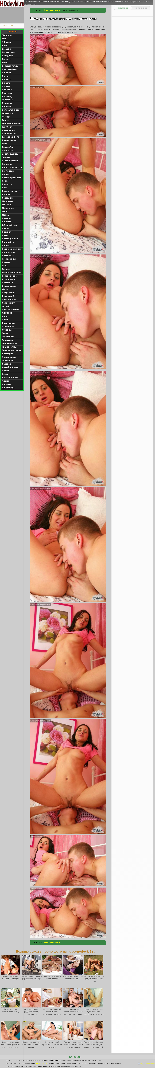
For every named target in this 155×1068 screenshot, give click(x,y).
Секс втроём (8, 296)
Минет (5, 212)
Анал (4, 46)
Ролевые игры (9, 276)
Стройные (7, 330)
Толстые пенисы (10, 344)
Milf (4, 39)
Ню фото (6, 222)
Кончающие (8, 171)
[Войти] (11, 14)
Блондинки (7, 56)
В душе (6, 76)
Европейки (8, 147)
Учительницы (9, 357)
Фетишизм (7, 361)
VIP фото (7, 42)
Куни (4, 188)
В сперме (7, 90)
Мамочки (6, 205)
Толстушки (8, 340)
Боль (4, 63)
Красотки (7, 184)
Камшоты (7, 164)
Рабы (4, 266)
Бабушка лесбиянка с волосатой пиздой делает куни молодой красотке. (93, 1046)
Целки (5, 374)
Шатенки (6, 384)
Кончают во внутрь (12, 168)
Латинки (6, 195)
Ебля (4, 144)
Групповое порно (11, 124)
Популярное (123, 8)
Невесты (6, 218)
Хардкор (6, 364)
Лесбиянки (7, 198)
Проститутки (8, 252)
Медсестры (8, 208)
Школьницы (8, 388)
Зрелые (6, 157)
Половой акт (8, 242)
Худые (5, 371)
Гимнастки (7, 113)
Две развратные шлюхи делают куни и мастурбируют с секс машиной (73, 1013)
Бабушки (6, 49)
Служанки (7, 313)
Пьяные (6, 262)
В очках (6, 86)
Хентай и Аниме (10, 367)
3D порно (7, 35)
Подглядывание (10, 239)
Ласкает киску (9, 191)
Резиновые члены (11, 273)
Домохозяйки (9, 140)
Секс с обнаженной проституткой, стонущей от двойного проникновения (52, 1013)
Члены (5, 381)
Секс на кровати (10, 310)
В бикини (7, 73)
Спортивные (8, 323)
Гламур (6, 117)
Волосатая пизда (10, 110)
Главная (12, 32)
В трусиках (8, 93)
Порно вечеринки (11, 249)
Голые (5, 120)
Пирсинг (6, 232)
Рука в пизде (8, 279)
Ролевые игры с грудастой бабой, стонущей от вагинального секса (31, 1013)
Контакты (75, 1057)
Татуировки (8, 337)
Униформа (7, 354)
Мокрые (6, 215)
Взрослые (7, 103)
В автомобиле (9, 69)
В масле (6, 83)
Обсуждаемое (141, 8)
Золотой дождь (10, 154)
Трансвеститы (9, 347)
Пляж (5, 235)
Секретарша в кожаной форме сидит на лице (31, 978)
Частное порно (10, 378)
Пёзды (5, 229)
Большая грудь (10, 66)
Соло (5, 316)
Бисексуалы (8, 52)
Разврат (6, 269)
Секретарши (8, 293)
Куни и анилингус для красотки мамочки (73, 978)
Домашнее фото (10, 137)
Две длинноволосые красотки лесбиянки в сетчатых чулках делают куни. (73, 1046)
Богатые (6, 59)
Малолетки (7, 201)
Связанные (7, 283)
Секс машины (9, 300)
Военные (6, 107)
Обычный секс (9, 225)
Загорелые (7, 151)
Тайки (5, 333)
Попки (5, 246)
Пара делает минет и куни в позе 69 (52, 978)
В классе (6, 80)
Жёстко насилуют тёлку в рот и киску (10, 1011)
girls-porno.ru (41, 1063)
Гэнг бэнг (7, 127)
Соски (5, 320)
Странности (8, 327)
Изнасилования (10, 161)
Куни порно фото (52, 10)
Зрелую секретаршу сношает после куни (10, 978)
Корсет (6, 174)
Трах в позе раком (11, 350)
